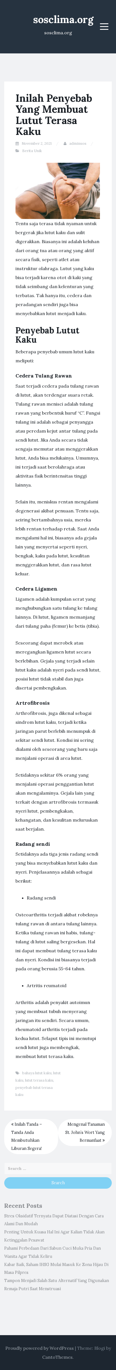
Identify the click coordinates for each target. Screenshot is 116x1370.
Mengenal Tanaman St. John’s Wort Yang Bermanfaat (85, 1132)
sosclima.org (63, 19)
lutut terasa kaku (39, 1080)
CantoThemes (57, 1357)
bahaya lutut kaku (37, 1073)
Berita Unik (32, 150)
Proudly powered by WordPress (39, 1348)
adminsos (77, 143)
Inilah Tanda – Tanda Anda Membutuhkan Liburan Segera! (26, 1136)
